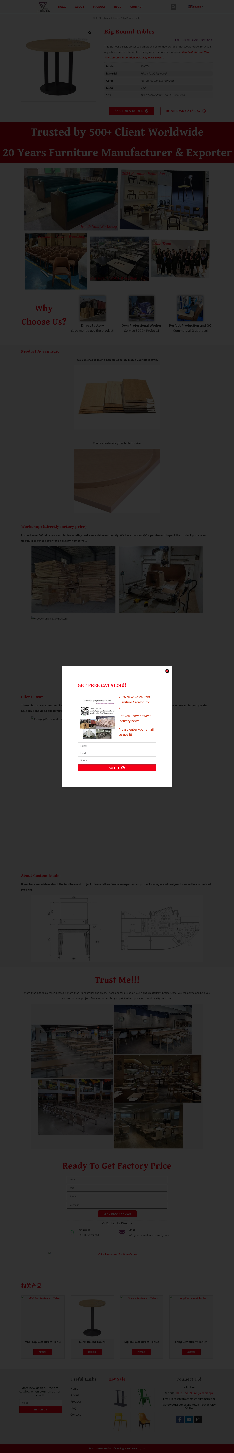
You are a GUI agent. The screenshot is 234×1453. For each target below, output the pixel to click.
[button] (167, 671)
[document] (117, 726)
